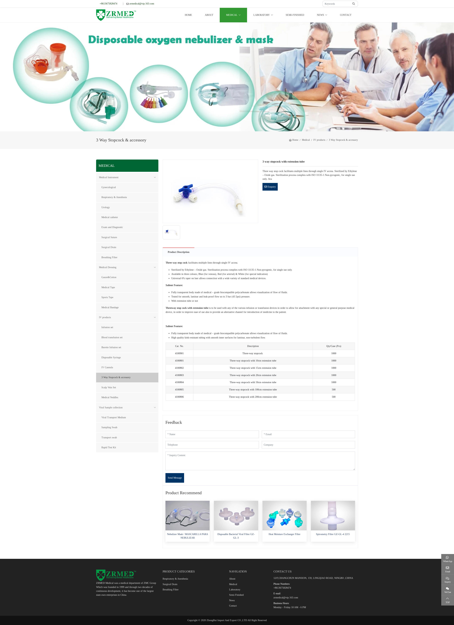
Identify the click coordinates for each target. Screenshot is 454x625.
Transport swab (109, 437)
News (320, 15)
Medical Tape (108, 287)
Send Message (175, 477)
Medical (231, 15)
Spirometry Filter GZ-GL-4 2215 (333, 534)
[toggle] (154, 177)
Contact (345, 15)
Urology (105, 207)
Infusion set (107, 327)
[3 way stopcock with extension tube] (210, 191)
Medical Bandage (110, 307)
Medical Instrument (108, 177)
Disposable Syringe (111, 357)
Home (188, 15)
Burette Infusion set (111, 347)
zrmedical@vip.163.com (141, 3)
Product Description (178, 252)
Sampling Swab (109, 427)
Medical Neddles (109, 397)
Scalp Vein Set (108, 387)
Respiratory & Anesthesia (114, 197)
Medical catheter (109, 217)
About (209, 15)
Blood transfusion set (112, 337)
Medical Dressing (107, 267)
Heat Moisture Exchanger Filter (284, 534)
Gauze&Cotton (108, 277)
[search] (354, 4)
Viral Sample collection (111, 407)
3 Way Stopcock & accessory (116, 377)
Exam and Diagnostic (112, 227)
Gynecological (108, 187)
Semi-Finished (295, 15)
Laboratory (261, 15)
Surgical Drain (108, 247)
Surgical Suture (109, 237)
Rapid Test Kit (108, 447)
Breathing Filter (109, 257)
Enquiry (271, 186)
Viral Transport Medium (113, 417)
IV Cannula (107, 367)
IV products (105, 317)
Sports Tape (107, 297)
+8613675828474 (108, 3)
